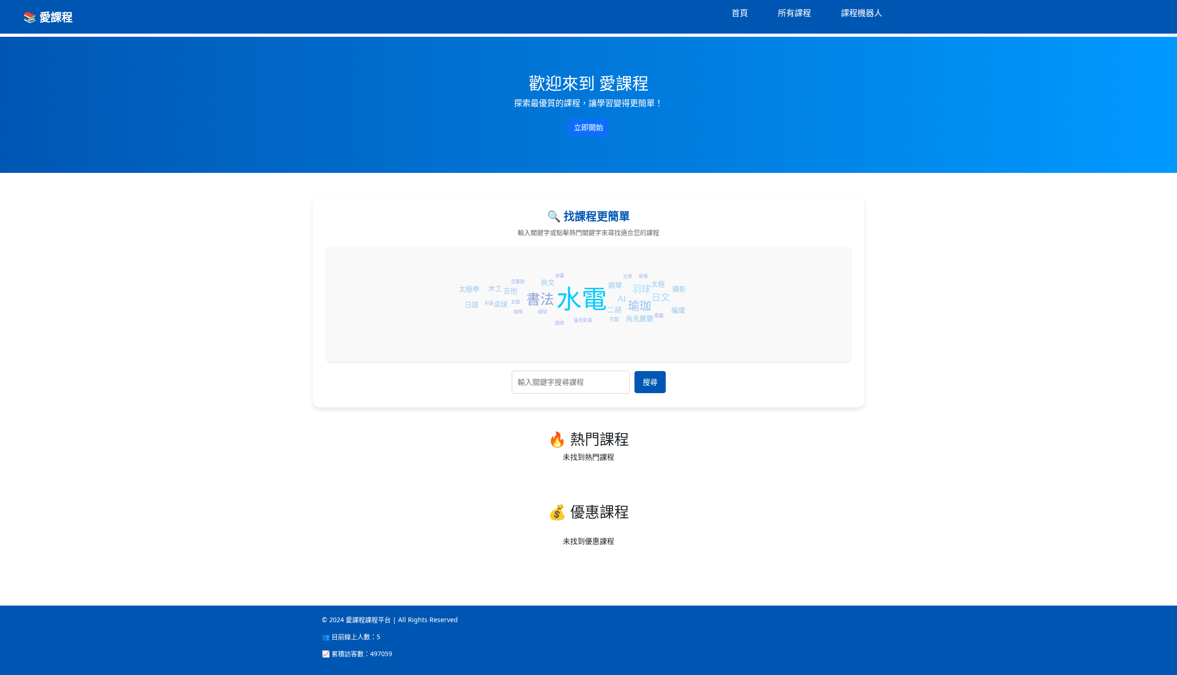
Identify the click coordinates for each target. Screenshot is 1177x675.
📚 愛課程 (48, 16)
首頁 (739, 12)
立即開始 (588, 127)
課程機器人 (861, 12)
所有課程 (794, 12)
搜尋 (650, 382)
